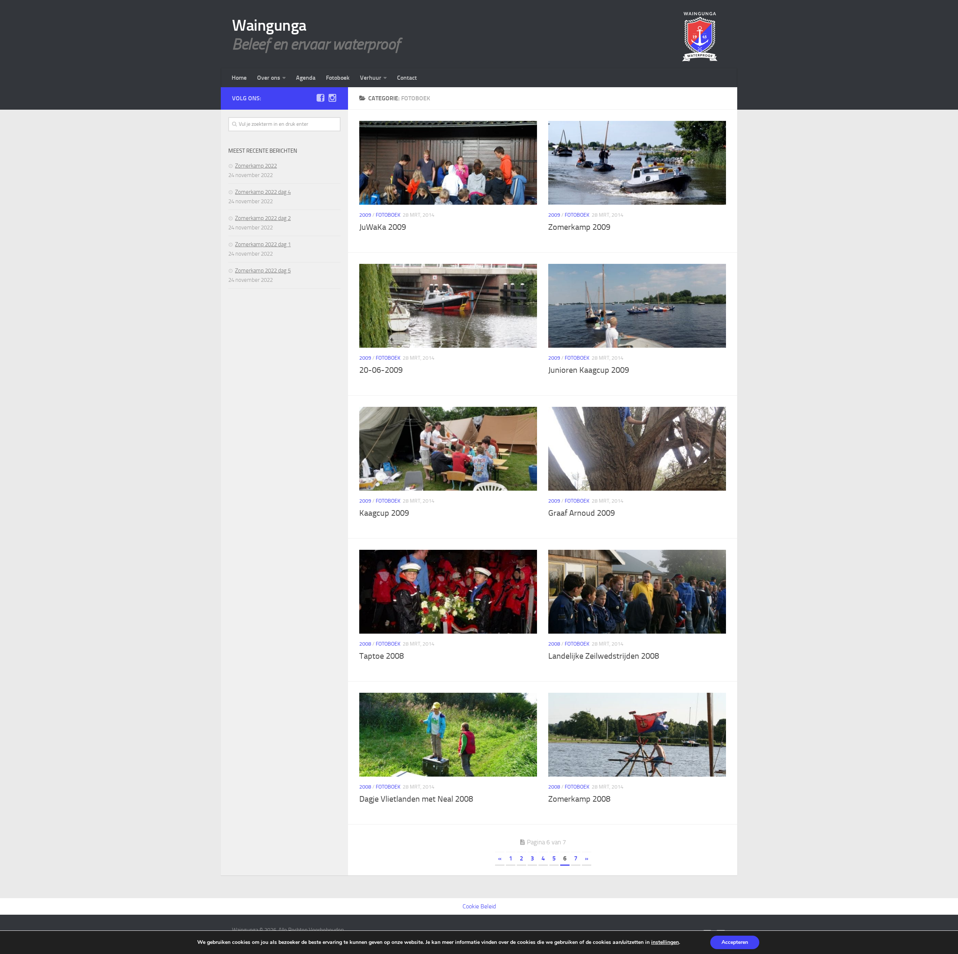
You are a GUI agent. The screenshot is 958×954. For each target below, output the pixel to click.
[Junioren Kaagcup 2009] (637, 306)
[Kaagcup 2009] (448, 449)
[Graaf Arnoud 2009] (637, 449)
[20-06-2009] (448, 306)
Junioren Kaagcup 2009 (588, 370)
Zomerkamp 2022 (256, 165)
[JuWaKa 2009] (448, 163)
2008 (365, 644)
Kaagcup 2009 (384, 513)
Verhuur (370, 77)
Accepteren (734, 942)
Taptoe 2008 (381, 656)
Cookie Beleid (479, 906)
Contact (407, 77)
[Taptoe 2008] (448, 592)
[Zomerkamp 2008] (637, 735)
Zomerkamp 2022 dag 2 (263, 218)
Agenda (305, 77)
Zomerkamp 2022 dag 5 (263, 270)
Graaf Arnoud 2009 (581, 513)
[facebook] (320, 98)
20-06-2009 (381, 370)
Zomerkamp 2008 (579, 799)
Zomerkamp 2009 (579, 227)
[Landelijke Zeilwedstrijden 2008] (637, 592)
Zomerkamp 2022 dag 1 (263, 244)
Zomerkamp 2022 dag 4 (263, 192)
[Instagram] (332, 98)
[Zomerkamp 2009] (637, 163)
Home (239, 77)
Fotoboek (338, 77)
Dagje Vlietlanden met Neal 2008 (416, 799)
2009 (365, 215)
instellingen (665, 942)
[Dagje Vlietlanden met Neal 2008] (448, 735)
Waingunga (269, 25)
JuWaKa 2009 (382, 227)
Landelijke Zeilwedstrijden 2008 (603, 656)
